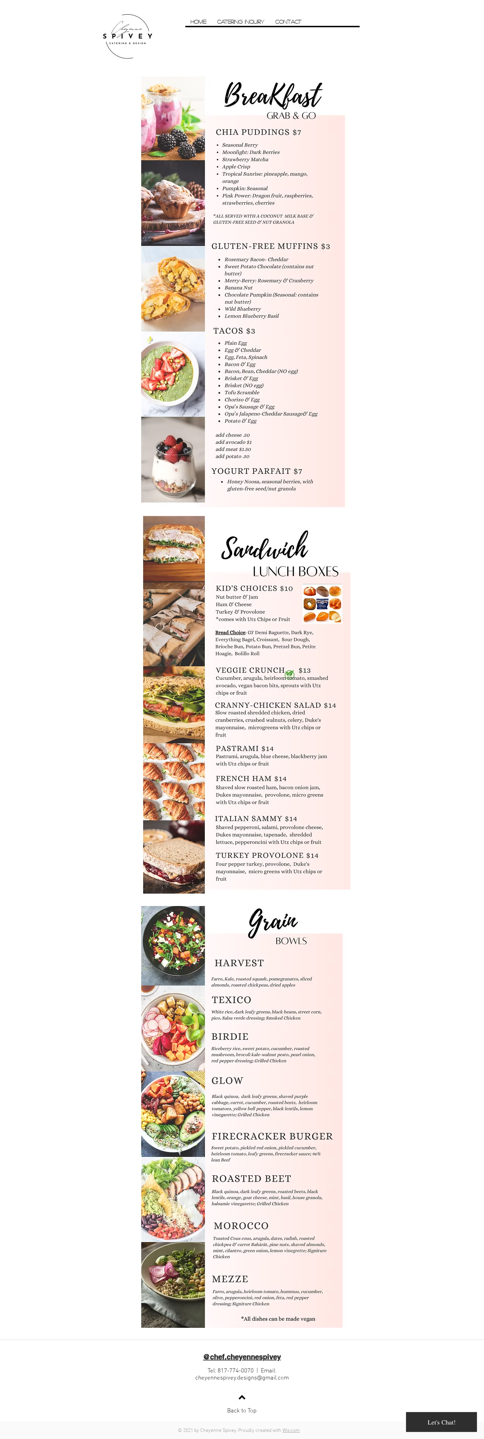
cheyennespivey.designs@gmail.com (242, 1378)
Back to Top (242, 1411)
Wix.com (291, 1431)
